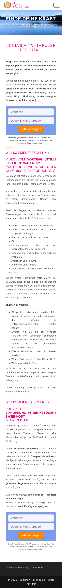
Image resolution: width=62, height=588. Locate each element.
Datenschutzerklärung (36, 143)
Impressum (38, 567)
